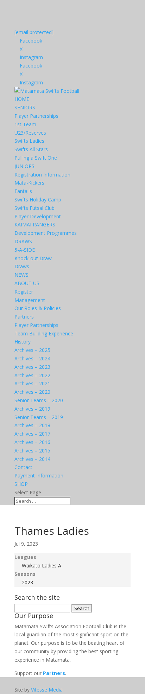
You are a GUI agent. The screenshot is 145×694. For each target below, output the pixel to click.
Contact (23, 467)
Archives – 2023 (32, 367)
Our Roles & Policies (37, 308)
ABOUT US (26, 283)
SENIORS (24, 107)
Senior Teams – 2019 (38, 417)
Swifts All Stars (31, 149)
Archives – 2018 (32, 425)
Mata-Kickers (29, 182)
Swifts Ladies (29, 140)
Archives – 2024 (32, 358)
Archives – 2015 (32, 450)
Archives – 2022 (32, 375)
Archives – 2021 (32, 383)
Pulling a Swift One (35, 157)
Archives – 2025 (32, 350)
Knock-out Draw (33, 258)
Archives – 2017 (32, 433)
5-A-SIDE (24, 249)
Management (29, 300)
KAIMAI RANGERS (34, 224)
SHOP (21, 484)
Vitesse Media (47, 689)
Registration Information (42, 174)
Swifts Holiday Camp (37, 199)
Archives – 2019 (32, 408)
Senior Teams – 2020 (38, 400)
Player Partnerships (36, 116)
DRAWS (23, 241)
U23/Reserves (30, 132)
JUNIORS (24, 166)
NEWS (21, 274)
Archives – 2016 (32, 442)
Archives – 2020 (32, 391)
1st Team (25, 124)
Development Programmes (45, 233)
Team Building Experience (43, 333)
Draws (21, 266)
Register (23, 291)
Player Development (37, 216)
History (22, 341)
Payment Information (38, 475)
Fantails (23, 191)
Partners (24, 316)
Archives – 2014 (32, 459)
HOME (21, 99)
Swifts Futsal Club (34, 208)
